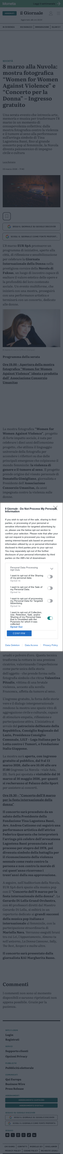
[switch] (50, 576)
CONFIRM (19, 633)
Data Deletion (12, 645)
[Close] (56, 509)
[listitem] (31, 568)
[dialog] (31, 577)
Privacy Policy (50, 645)
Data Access (31, 645)
